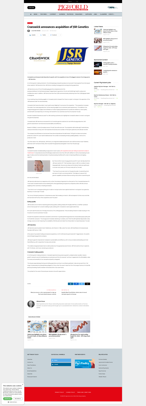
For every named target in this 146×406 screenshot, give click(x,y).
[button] (13, 402)
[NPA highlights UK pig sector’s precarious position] (59, 326)
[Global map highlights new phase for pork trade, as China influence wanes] (37, 326)
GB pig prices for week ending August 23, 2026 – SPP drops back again (80, 336)
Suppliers (88, 14)
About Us (29, 368)
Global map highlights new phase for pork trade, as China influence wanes (37, 336)
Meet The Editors (31, 365)
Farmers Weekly (103, 359)
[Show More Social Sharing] (60, 35)
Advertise (29, 359)
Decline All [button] (18, 398)
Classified (103, 14)
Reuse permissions (32, 376)
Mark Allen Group (77, 396)
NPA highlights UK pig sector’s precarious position (57, 335)
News (35, 14)
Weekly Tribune (102, 376)
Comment (53, 14)
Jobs (95, 14)
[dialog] (13, 393)
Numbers (62, 14)
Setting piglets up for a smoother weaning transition (110, 63)
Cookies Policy (70, 392)
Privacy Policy (59, 392)
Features (43, 14)
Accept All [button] (8, 398)
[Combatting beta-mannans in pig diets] (98, 72)
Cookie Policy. (8, 395)
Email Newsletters (31, 371)
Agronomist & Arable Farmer (106, 362)
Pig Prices (70, 14)
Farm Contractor (103, 365)
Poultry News (102, 373)
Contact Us (30, 362)
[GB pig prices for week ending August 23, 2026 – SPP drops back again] (80, 326)
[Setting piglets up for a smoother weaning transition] (98, 64)
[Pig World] (73, 7)
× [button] (22, 384)
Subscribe (31, 7)
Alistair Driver (36, 30)
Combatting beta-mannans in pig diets (110, 71)
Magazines (78, 14)
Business (30, 23)
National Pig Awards (104, 368)
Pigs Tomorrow (102, 371)
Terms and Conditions (84, 392)
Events (111, 14)
